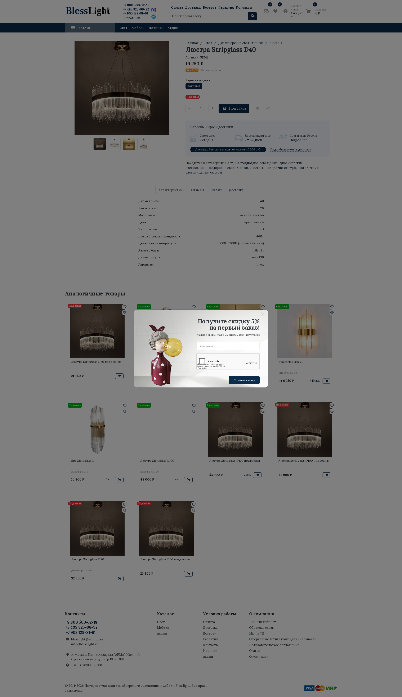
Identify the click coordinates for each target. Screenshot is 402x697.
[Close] (263, 314)
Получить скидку (244, 380)
